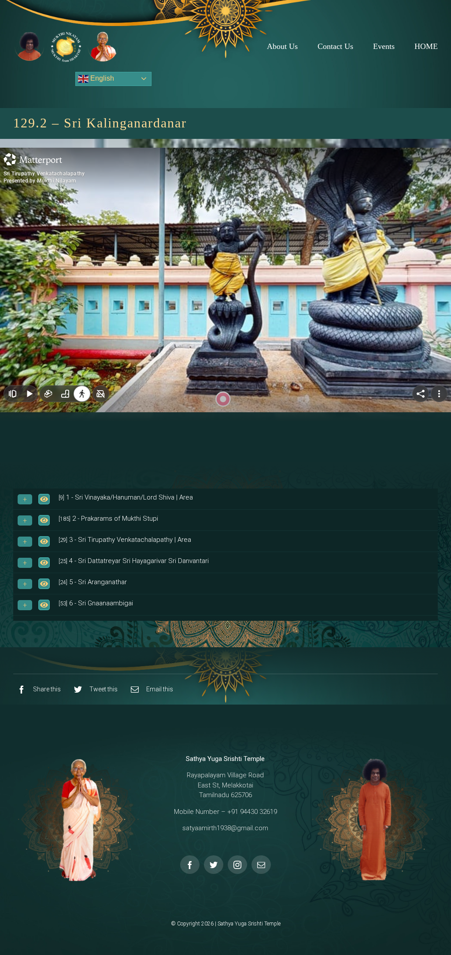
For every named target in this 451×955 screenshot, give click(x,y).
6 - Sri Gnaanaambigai (96, 603)
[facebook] (190, 864)
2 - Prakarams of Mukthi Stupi (108, 518)
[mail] (261, 864)
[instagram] (237, 864)
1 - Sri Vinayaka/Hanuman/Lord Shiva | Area (126, 497)
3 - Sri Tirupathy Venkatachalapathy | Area (125, 540)
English (101, 78)
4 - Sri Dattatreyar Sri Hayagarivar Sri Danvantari (134, 561)
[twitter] (213, 864)
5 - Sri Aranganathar (93, 582)
